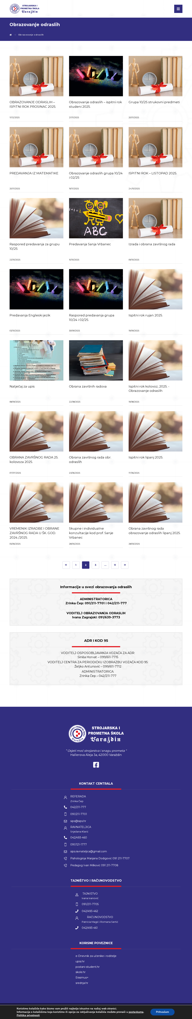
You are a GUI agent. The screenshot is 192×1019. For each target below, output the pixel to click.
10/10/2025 (74, 259)
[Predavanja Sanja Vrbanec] (96, 218)
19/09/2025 (134, 330)
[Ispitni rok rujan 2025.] (155, 289)
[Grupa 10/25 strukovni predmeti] (155, 76)
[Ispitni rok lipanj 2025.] (155, 431)
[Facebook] (96, 765)
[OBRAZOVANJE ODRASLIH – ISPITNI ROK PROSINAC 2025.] (36, 76)
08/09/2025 (15, 401)
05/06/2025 (15, 544)
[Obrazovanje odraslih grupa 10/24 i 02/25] (96, 147)
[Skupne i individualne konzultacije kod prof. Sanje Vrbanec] (96, 502)
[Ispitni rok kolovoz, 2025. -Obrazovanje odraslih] (155, 360)
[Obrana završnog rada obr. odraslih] (96, 431)
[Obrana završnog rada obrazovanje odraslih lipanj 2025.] (155, 502)
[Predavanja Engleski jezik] (36, 289)
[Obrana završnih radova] (96, 360)
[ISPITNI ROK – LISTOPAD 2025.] (155, 147)
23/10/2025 (15, 259)
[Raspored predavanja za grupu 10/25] (36, 218)
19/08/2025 (134, 401)
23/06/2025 (74, 473)
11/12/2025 (15, 117)
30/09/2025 (74, 330)
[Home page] (11, 35)
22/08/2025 (74, 401)
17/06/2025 (134, 473)
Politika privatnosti (28, 1015)
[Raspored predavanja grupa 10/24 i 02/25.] (96, 289)
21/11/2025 (74, 117)
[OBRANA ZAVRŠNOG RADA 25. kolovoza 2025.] (36, 431)
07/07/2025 (15, 473)
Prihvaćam (162, 1012)
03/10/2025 (15, 330)
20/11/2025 (134, 117)
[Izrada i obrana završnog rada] (155, 218)
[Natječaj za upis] (36, 360)
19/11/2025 (74, 188)
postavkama (136, 1012)
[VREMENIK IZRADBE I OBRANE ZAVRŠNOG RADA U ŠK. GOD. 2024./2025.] (36, 502)
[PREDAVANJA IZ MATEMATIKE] (36, 147)
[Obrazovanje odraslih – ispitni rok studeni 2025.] (96, 76)
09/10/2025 (134, 259)
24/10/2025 (134, 188)
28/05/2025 (74, 544)
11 (115, 565)
